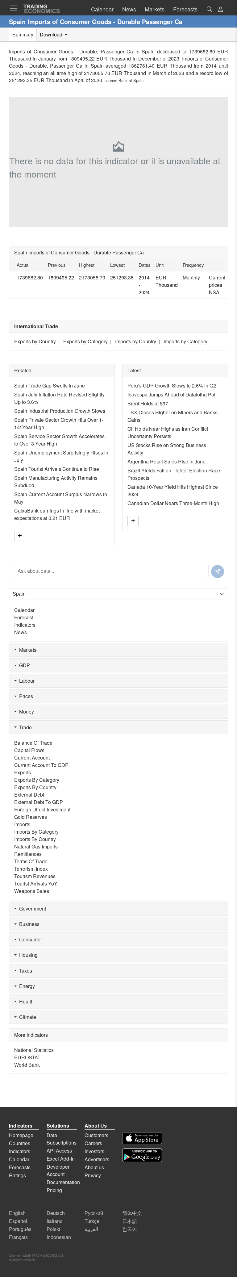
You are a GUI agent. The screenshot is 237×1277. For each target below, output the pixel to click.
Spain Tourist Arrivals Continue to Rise (56, 468)
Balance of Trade (33, 742)
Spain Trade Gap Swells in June (49, 385)
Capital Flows (29, 750)
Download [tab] (52, 34)
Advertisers (97, 1159)
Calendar (24, 609)
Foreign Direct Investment (42, 809)
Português (20, 1229)
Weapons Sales (31, 890)
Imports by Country (135, 341)
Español (18, 1221)
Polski (53, 1229)
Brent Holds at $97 (147, 403)
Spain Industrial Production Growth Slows (59, 410)
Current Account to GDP (41, 764)
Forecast (23, 617)
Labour (26, 680)
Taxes (24, 970)
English (17, 1212)
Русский (94, 1212)
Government (31, 908)
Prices (25, 696)
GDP (23, 665)
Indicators (24, 624)
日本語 (129, 1221)
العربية (91, 1229)
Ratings (17, 1175)
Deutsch (56, 1212)
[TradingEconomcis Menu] (15, 8)
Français (18, 1237)
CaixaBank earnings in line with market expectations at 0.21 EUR (57, 514)
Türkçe (92, 1221)
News (20, 632)
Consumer (29, 939)
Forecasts (20, 1167)
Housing (27, 954)
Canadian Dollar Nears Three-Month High (173, 503)
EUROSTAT (27, 1057)
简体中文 (132, 1212)
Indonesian (59, 1237)
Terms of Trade (31, 861)
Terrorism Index (31, 868)
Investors (94, 1151)
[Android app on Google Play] (142, 1155)
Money (25, 711)
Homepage (21, 1135)
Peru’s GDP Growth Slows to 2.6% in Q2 (171, 385)
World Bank (27, 1064)
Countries (19, 1143)
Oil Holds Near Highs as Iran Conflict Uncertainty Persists (167, 432)
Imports (22, 824)
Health (25, 1001)
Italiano (55, 1221)
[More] (19, 536)
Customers (96, 1135)
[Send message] (217, 571)
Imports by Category (185, 341)
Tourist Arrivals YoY (35, 883)
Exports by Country (35, 341)
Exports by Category (85, 341)
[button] (220, 9)
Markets (26, 649)
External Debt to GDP (38, 802)
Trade (24, 727)
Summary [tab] (22, 34)
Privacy (93, 1175)
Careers (93, 1143)
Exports (22, 772)
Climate (26, 1016)
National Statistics (34, 1049)
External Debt (29, 794)
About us (94, 1167)
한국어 (129, 1229)
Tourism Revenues (35, 876)
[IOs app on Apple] (142, 1138)
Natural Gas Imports (36, 846)
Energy (26, 986)
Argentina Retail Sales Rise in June (166, 461)
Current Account (32, 757)
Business (28, 923)
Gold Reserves (30, 816)
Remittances (28, 853)
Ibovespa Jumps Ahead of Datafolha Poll (172, 394)
